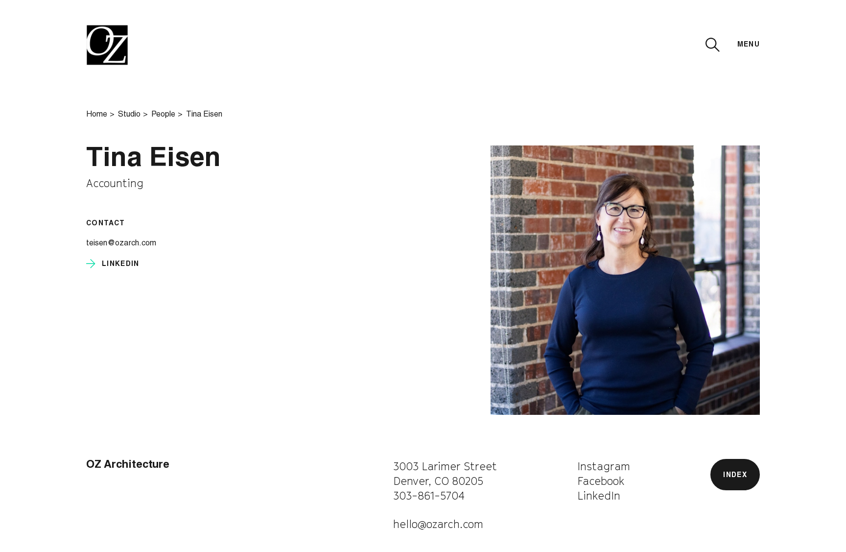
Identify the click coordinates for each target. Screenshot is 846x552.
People (163, 115)
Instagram (603, 466)
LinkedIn (598, 495)
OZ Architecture (127, 465)
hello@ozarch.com (438, 524)
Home (96, 115)
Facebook (601, 481)
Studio (129, 115)
